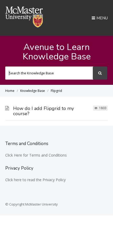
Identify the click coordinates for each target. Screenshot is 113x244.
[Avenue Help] (24, 26)
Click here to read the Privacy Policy (35, 179)
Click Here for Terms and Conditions (36, 155)
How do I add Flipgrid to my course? (43, 111)
